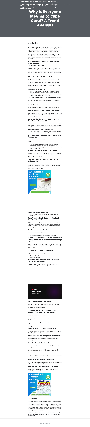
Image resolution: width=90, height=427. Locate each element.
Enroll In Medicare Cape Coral (37, 140)
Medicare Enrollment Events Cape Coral (37, 53)
